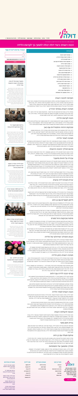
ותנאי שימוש (9, 59)
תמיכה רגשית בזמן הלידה (63, 79)
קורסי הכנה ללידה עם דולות (63, 81)
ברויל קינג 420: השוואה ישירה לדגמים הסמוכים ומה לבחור (9, 383)
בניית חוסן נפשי (66, 88)
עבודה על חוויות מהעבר (64, 68)
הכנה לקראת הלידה (65, 59)
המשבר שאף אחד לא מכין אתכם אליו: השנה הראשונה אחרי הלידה (15, 83)
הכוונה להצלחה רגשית (64, 86)
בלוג (68, 41)
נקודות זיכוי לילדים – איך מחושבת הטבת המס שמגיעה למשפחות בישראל (15, 260)
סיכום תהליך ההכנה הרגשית (63, 66)
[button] (28, 50)
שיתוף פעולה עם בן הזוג (64, 90)
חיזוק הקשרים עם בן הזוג (64, 72)
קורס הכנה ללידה (21, 38)
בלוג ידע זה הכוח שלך (11, 38)
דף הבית (72, 41)
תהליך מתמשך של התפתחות (63, 92)
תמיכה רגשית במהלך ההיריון (63, 57)
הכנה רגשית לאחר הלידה (64, 83)
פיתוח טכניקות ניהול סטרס (63, 75)
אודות (43, 38)
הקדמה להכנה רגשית (65, 55)
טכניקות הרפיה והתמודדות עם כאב (62, 61)
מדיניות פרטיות (14, 59)
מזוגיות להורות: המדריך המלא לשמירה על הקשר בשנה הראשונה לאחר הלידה (15, 221)
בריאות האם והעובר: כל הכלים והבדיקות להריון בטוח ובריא (15, 127)
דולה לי (47, 38)
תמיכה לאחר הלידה (65, 63)
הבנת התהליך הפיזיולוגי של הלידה (61, 77)
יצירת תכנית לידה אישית (64, 70)
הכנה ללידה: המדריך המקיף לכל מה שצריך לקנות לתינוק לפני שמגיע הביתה (15, 165)
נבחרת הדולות (37, 38)
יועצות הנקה (29, 38)
